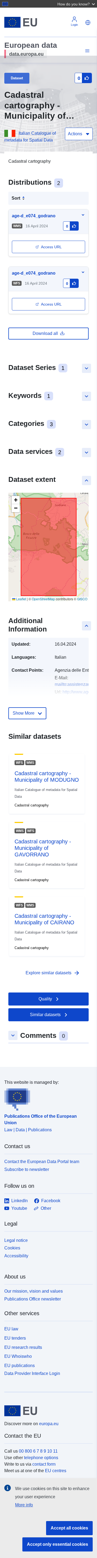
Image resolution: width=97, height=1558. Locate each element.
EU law (11, 1329)
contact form (44, 1464)
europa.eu (48, 1423)
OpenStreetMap (43, 598)
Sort (16, 198)
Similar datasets (45, 1014)
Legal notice (16, 1240)
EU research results (23, 1347)
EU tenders (15, 1338)
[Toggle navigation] (86, 51)
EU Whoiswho (18, 1356)
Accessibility (16, 1256)
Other (46, 1208)
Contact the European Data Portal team (41, 1161)
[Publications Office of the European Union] (46, 1098)
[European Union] (46, 1410)
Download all (45, 333)
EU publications (19, 1365)
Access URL (51, 247)
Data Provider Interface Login (32, 1373)
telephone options (41, 1457)
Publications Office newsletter (32, 1299)
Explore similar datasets (53, 973)
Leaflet (20, 598)
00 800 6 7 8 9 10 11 (38, 1451)
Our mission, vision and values (33, 1291)
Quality (45, 999)
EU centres (55, 1470)
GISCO (82, 598)
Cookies (12, 1248)
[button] (77, 4)
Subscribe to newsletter (26, 1169)
